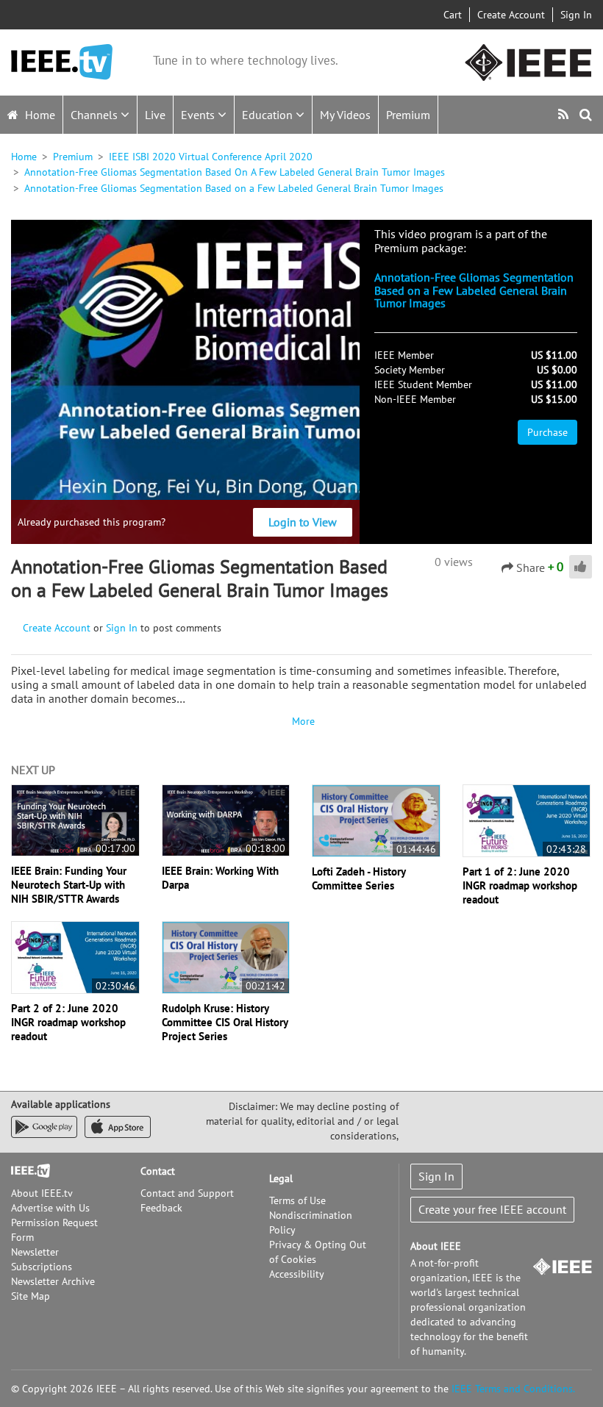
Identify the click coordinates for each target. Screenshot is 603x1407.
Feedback (161, 1207)
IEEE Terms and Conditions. (513, 1388)
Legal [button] (281, 1178)
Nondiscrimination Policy (310, 1222)
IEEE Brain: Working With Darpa (220, 878)
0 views (454, 561)
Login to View (302, 522)
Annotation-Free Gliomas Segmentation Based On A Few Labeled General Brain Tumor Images (234, 172)
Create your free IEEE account (492, 1209)
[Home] (62, 62)
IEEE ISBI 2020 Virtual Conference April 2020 (211, 156)
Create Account (511, 14)
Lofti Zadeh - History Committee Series (358, 878)
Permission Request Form (54, 1230)
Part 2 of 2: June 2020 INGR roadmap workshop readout (68, 1022)
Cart (452, 14)
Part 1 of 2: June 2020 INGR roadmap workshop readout (520, 885)
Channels (96, 114)
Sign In (576, 14)
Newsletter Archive (53, 1281)
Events (199, 114)
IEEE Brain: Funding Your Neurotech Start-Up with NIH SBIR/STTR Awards (68, 885)
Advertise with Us (50, 1207)
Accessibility (296, 1274)
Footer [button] (25, 1171)
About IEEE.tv (42, 1193)
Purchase (547, 432)
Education (269, 114)
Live (155, 114)
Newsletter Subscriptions (41, 1259)
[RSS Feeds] (565, 114)
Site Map (30, 1296)
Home (38, 114)
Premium (408, 114)
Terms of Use (297, 1200)
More (301, 721)
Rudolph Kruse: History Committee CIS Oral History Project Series (225, 1022)
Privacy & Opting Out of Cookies (317, 1252)
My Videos (345, 114)
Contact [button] (157, 1171)
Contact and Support (187, 1193)
